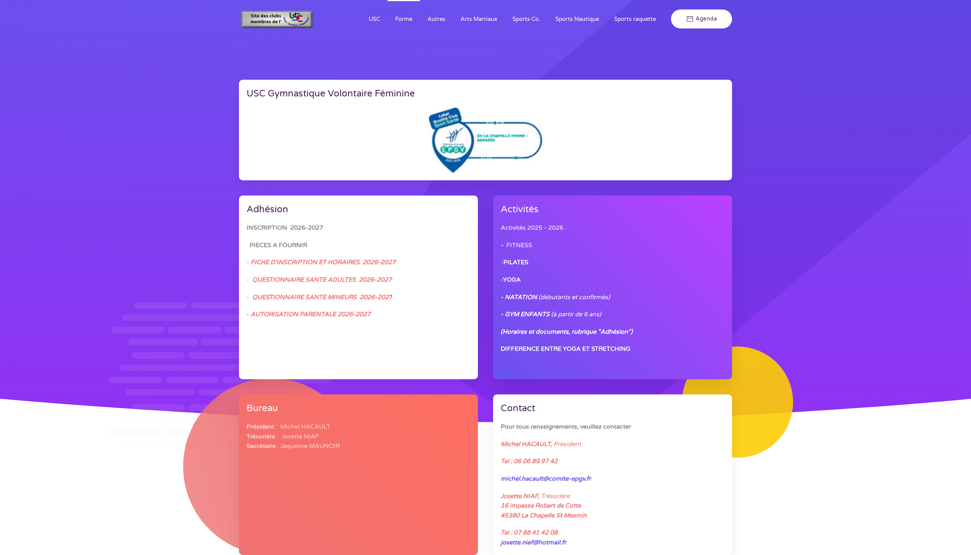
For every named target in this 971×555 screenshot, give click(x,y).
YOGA (512, 280)
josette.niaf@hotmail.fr (533, 542)
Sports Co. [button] (526, 19)
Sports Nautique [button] (577, 19)
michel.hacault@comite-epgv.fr (546, 478)
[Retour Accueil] (277, 19)
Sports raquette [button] (635, 19)
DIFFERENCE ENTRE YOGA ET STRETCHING (565, 349)
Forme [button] (403, 19)
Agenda (706, 19)
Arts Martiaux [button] (478, 19)
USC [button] (374, 19)
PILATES (515, 262)
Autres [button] (436, 19)
